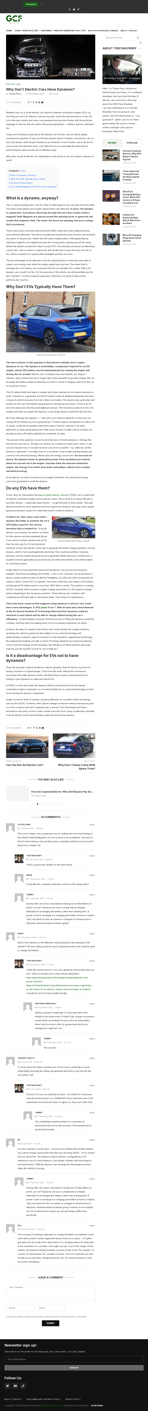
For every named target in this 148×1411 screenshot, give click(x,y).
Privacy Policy (73, 1399)
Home (9, 31)
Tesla (17, 31)
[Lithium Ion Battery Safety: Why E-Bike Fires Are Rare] (111, 219)
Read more (118, 131)
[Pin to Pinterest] (39, 102)
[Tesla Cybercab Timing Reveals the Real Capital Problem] (111, 175)
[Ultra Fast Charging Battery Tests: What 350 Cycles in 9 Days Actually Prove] (111, 196)
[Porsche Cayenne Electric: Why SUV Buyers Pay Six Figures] (17, 793)
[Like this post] (31, 102)
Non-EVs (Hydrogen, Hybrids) (103, 31)
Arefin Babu (97, 1405)
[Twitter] (70, 9)
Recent (112, 142)
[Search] (140, 43)
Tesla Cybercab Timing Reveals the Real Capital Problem (131, 175)
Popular (132, 142)
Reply (92, 825)
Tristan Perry (15, 94)
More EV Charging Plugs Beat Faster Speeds (132, 238)
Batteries (47, 31)
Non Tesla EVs (30, 31)
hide (23, 171)
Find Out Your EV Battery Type (70, 31)
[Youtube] (74, 9)
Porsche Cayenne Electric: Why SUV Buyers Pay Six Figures (132, 155)
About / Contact (129, 31)
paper (44, 607)
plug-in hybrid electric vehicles (53, 495)
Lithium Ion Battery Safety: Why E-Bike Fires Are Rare (131, 218)
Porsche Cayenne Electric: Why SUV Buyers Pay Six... (62, 791)
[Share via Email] (42, 102)
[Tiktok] (78, 9)
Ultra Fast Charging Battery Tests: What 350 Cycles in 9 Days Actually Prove (131, 197)
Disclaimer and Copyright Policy (44, 1399)
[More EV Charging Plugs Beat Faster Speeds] (111, 239)
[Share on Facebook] (33, 102)
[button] (40, 4)
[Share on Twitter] (36, 102)
